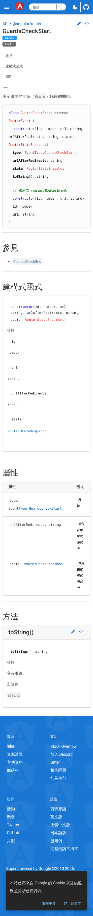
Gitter (55, 762)
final (9, 44)
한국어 (56, 840)
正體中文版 (60, 824)
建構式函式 (14, 66)
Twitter (13, 824)
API (5, 23)
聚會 (11, 816)
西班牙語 (58, 809)
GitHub (13, 832)
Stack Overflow (63, 746)
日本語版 (58, 832)
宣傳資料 (15, 762)
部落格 (13, 770)
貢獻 (11, 840)
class (9, 38)
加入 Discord (61, 754)
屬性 (8, 77)
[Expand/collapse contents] (5, 87)
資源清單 (15, 754)
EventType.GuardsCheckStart (35, 508)
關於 (11, 746)
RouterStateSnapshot (27, 431)
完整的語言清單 (64, 848)
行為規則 (58, 778)
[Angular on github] (86, 7)
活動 (11, 809)
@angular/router (26, 23)
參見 (8, 56)
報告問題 (58, 770)
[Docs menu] (6, 7)
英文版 (56, 816)
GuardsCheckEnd (27, 261)
